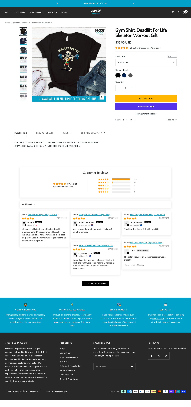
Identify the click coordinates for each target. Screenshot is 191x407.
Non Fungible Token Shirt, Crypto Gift (147, 214)
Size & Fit (67, 133)
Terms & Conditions (69, 379)
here (72, 325)
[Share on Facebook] (123, 120)
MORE (64, 12)
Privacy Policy (66, 374)
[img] (28, 218)
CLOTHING (19, 12)
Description (20, 133)
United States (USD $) (16, 391)
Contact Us (65, 353)
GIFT (7, 12)
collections (10, 377)
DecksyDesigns (60, 391)
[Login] (179, 12)
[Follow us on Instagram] (158, 355)
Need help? (171, 119)
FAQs (62, 348)
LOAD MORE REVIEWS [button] (96, 283)
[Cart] (184, 12)
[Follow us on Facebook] (151, 355)
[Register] (132, 366)
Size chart (172, 56)
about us (33, 373)
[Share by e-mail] (135, 120)
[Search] (173, 12)
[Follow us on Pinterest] (165, 355)
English (33, 391)
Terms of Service (67, 370)
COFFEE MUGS (36, 12)
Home (7, 23)
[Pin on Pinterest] (127, 120)
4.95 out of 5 (73, 183)
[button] (121, 48)
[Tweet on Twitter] (131, 120)
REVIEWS (52, 12)
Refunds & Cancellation (70, 366)
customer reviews (36, 377)
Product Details (44, 133)
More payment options (146, 113)
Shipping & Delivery (91, 133)
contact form (158, 318)
